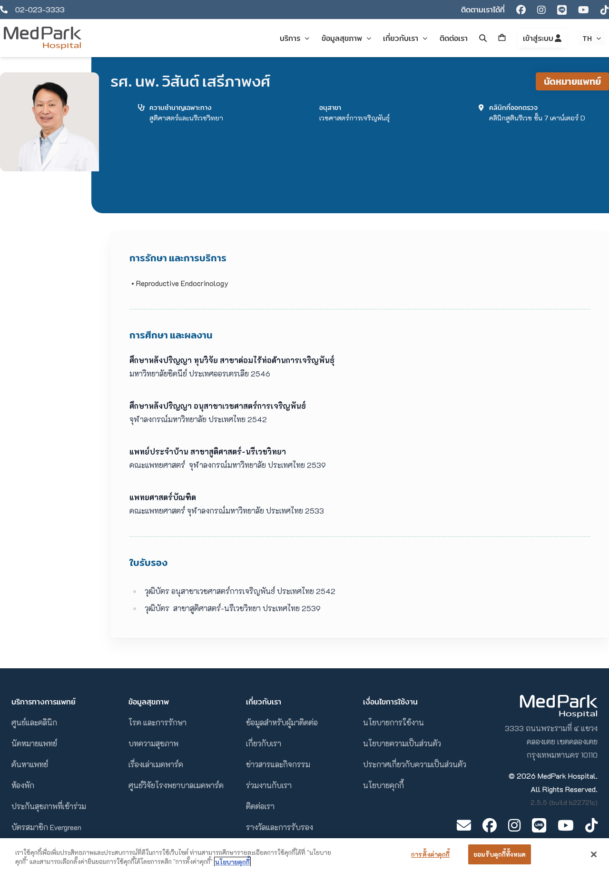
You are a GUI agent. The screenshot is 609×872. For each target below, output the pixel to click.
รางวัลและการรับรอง (279, 827)
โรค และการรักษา (157, 722)
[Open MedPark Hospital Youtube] (566, 825)
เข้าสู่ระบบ (539, 38)
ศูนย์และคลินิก (34, 722)
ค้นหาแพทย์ (29, 764)
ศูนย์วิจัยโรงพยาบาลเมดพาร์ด (176, 785)
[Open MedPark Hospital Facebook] (489, 825)
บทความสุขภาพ (153, 743)
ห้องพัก (22, 785)
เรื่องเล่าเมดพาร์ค (155, 764)
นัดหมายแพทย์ (572, 81)
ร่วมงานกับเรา (269, 785)
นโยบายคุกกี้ (383, 785)
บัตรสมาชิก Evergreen (46, 827)
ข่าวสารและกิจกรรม (278, 764)
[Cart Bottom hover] (502, 38)
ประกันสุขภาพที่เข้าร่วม (48, 806)
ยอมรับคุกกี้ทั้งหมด (499, 854)
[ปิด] (593, 854)
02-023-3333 (40, 9)
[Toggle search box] (483, 38)
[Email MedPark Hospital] (464, 825)
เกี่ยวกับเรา (263, 743)
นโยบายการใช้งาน (393, 722)
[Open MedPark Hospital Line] (539, 825)
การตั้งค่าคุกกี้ (430, 854)
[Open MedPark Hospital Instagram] (514, 825)
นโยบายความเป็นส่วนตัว (402, 743)
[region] (304, 855)
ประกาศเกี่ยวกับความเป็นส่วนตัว (414, 764)
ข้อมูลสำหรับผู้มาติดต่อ (282, 722)
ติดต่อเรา (260, 806)
